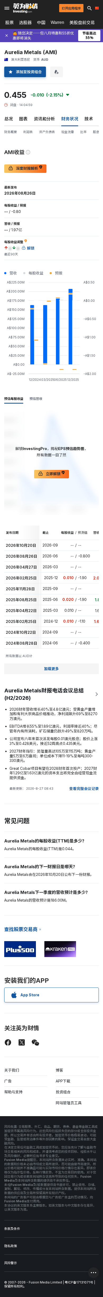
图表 (23, 118)
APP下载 (63, 1081)
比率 (83, 132)
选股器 (25, 22)
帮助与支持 (13, 1092)
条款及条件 (12, 1229)
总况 (8, 118)
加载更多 (51, 668)
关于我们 (11, 1070)
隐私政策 (10, 1246)
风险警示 (10, 1263)
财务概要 (10, 132)
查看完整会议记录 (84, 788)
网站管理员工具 (69, 1103)
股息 (96, 132)
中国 (41, 22)
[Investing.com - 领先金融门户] (25, 8)
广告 (8, 1081)
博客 (59, 1070)
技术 (89, 118)
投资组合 (63, 1092)
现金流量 (67, 132)
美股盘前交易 (82, 22)
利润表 (28, 132)
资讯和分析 (44, 118)
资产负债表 (47, 132)
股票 (9, 22)
